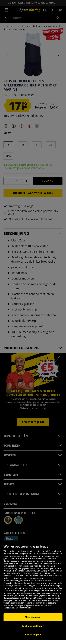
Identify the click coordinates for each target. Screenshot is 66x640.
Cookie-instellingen (33, 625)
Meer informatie (23, 607)
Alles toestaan (33, 617)
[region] (33, 590)
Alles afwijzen (33, 634)
